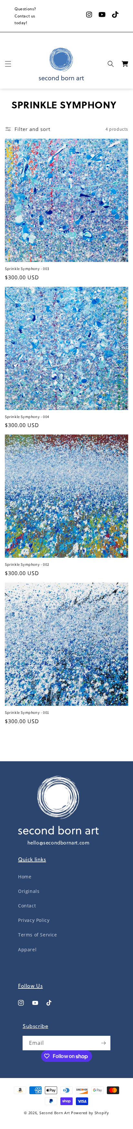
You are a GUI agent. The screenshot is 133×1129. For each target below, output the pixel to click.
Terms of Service (37, 935)
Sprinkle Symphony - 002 (27, 564)
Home (24, 877)
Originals (28, 891)
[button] (8, 64)
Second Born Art (54, 1112)
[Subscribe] (103, 1043)
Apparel (27, 949)
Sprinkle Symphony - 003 (27, 268)
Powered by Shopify (90, 1112)
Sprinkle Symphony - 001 (27, 712)
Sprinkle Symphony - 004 (27, 416)
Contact (27, 906)
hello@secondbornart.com (58, 842)
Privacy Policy (33, 920)
